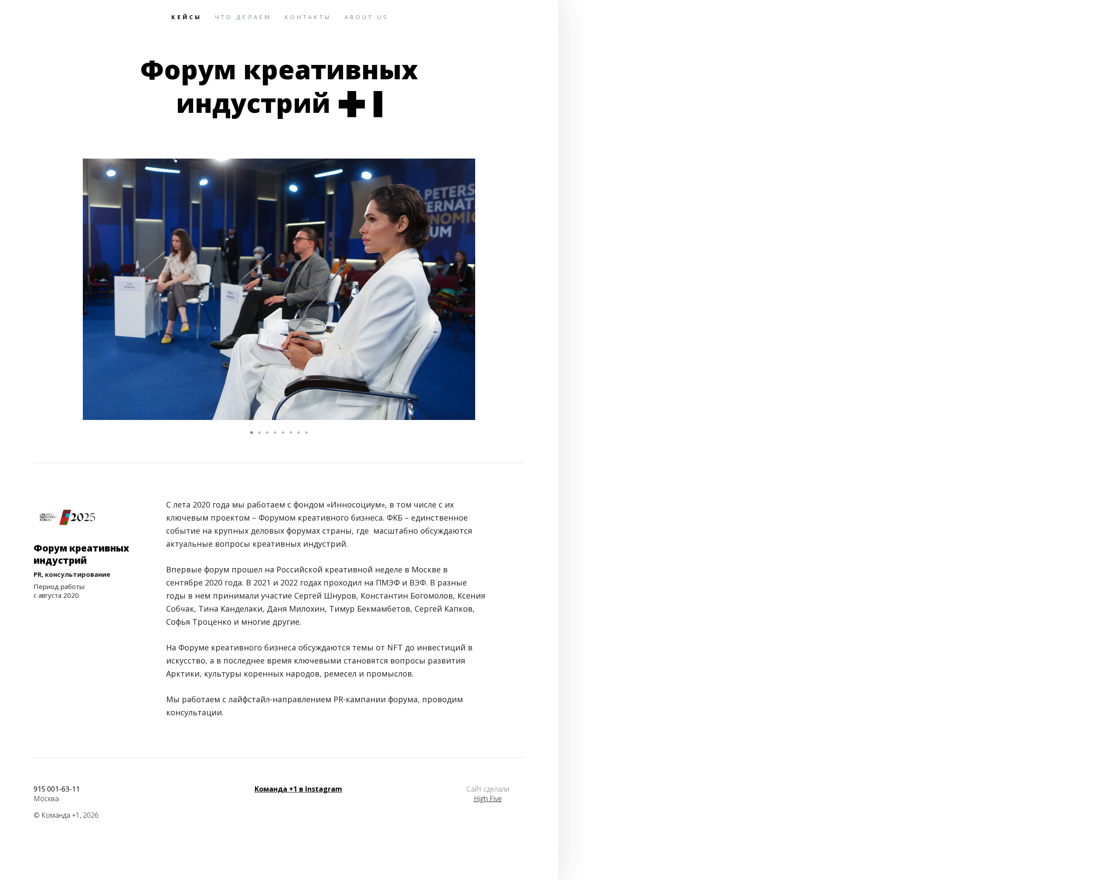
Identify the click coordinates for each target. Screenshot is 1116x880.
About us (366, 17)
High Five (488, 798)
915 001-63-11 (57, 789)
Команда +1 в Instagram (298, 789)
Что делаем (243, 17)
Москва (46, 798)
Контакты (308, 17)
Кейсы (186, 17)
